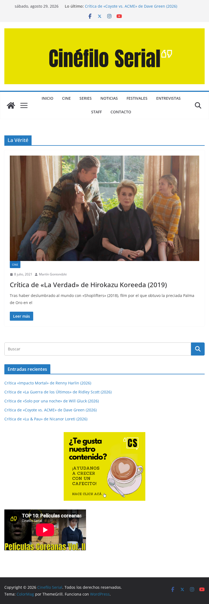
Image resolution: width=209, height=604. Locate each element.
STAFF (96, 111)
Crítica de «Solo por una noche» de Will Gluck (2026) (51, 400)
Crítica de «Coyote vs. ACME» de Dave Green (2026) (131, 6)
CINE (66, 98)
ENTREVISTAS (168, 98)
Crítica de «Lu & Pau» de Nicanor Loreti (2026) (45, 418)
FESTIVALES (137, 98)
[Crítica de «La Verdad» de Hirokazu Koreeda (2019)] (104, 208)
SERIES (85, 98)
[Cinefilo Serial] (10, 105)
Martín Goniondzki (53, 274)
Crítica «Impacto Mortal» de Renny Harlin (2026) (47, 383)
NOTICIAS (109, 98)
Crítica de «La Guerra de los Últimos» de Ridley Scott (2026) (58, 391)
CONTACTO (120, 111)
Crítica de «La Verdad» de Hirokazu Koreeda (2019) (88, 284)
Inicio (47, 98)
